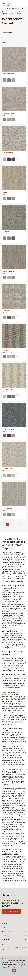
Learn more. (11, 967)
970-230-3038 (5, 5)
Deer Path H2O (7, 390)
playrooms (5, 642)
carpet (12, 856)
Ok (14, 970)
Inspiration (5, 928)
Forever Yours (7, 508)
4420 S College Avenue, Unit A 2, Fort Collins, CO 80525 (14, 948)
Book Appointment (12, 912)
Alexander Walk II (8, 113)
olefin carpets (6, 719)
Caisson (5, 192)
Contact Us (5, 939)
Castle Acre (6, 231)
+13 (17, 159)
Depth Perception (8, 429)
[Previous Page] (4, 524)
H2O (4, 42)
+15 (17, 198)
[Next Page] (23, 524)
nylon (5, 603)
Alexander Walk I (8, 73)
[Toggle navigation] (24, 5)
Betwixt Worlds (8, 152)
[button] (6, 42)
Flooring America (6, 11)
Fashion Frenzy (7, 468)
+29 (17, 356)
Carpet (20, 11)
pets (23, 783)
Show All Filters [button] (8, 32)
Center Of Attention (9, 271)
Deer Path (6, 350)
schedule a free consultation (11, 877)
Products (5, 924)
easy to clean (11, 623)
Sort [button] (21, 38)
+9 (17, 80)
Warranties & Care (7, 932)
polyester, (12, 603)
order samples (6, 875)
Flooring (14, 11)
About (4, 936)
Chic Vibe (6, 310)
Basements (5, 694)
